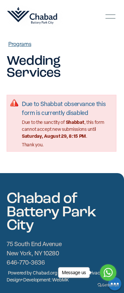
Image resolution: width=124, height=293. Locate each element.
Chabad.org (45, 273)
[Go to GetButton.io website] (108, 286)
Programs (19, 44)
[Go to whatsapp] (108, 272)
